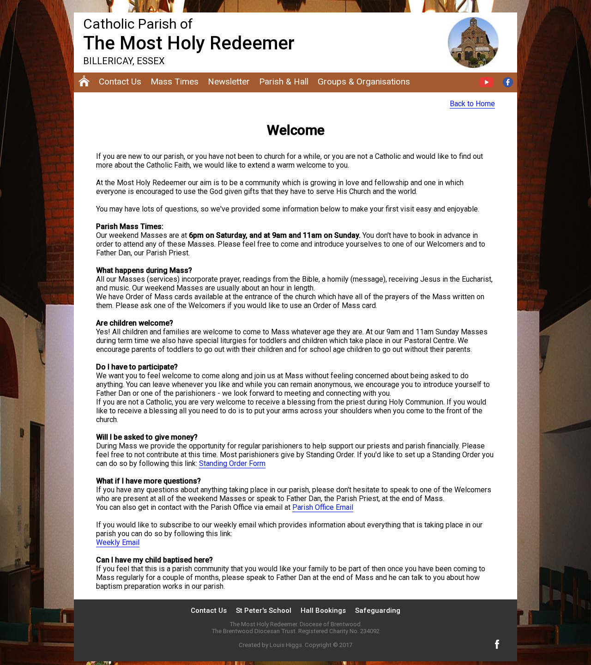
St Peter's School (263, 610)
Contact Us (209, 610)
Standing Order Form (232, 463)
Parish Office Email (322, 507)
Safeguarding (377, 610)
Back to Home (472, 103)
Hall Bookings (323, 610)
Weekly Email (117, 542)
